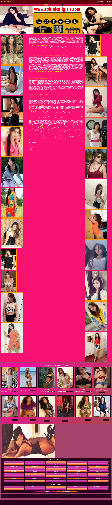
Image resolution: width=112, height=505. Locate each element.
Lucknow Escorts (14, 480)
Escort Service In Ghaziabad (98, 461)
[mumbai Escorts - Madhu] (84, 377)
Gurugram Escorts (35, 480)
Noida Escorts (77, 480)
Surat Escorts (35, 478)
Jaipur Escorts (98, 466)
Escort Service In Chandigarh (98, 486)
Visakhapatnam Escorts (56, 478)
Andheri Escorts (56, 461)
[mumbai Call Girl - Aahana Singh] (10, 377)
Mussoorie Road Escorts (14, 471)
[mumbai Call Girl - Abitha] (28, 377)
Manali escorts (77, 461)
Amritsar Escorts (77, 473)
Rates (54, 4)
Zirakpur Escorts (98, 471)
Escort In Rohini (14, 461)
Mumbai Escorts (14, 478)
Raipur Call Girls (77, 466)
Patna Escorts (98, 478)
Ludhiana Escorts (35, 473)
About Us (49, 4)
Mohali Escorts (56, 471)
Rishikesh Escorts (35, 471)
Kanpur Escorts (77, 478)
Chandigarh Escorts (35, 486)
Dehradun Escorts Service (77, 486)
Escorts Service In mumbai (46, 127)
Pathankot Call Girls (14, 466)
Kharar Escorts (14, 473)
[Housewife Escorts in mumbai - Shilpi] (65, 377)
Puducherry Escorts (98, 480)
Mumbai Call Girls (7, 2)
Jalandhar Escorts (56, 473)
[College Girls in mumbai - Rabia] (47, 377)
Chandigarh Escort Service (45, 491)
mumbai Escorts (33, 71)
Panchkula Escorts (77, 471)
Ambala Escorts (98, 473)
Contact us (65, 4)
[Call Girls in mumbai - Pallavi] (102, 377)
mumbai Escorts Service (34, 55)
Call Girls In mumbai (36, 35)
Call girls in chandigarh (66, 491)
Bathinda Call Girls (35, 466)
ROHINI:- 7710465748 (108, 1)
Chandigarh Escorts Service (56, 486)
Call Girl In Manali (35, 461)
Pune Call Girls (56, 466)
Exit (36, 496)
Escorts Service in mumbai (46, 45)
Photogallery (59, 4)
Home (46, 4)
